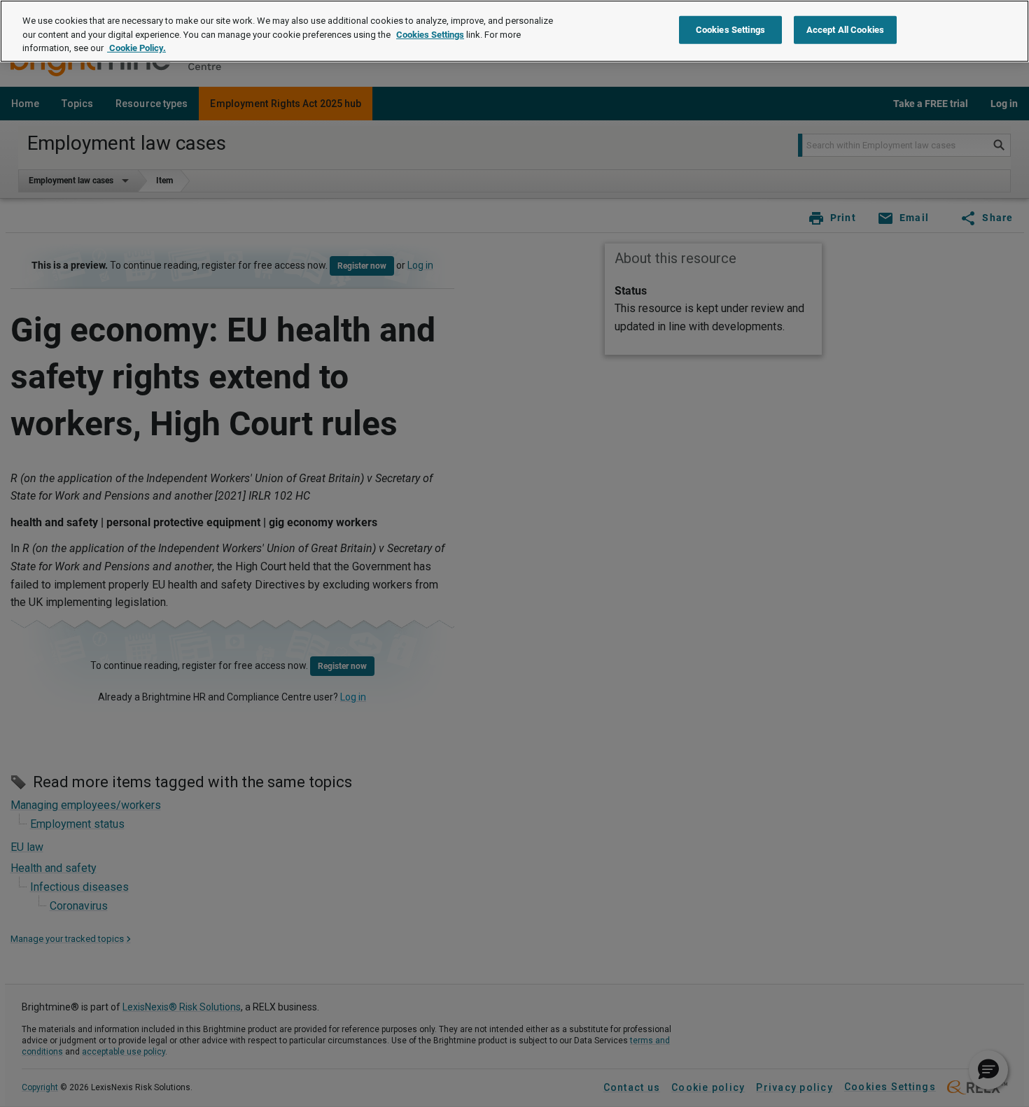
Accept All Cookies (845, 29)
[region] (514, 31)
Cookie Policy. (136, 48)
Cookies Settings (430, 34)
